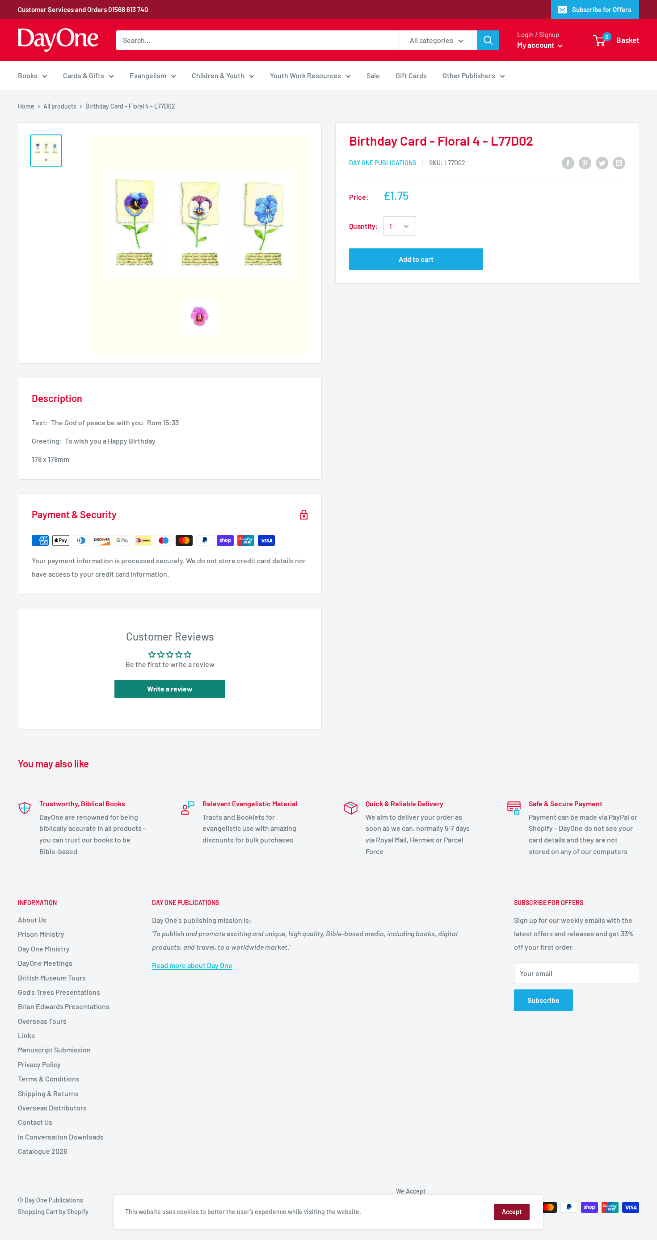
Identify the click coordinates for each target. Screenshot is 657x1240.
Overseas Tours (42, 1021)
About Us (32, 919)
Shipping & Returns (48, 1093)
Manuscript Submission (54, 1049)
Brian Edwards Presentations (64, 1006)
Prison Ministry (41, 934)
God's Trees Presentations (59, 992)
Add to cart (416, 259)
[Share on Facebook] (568, 162)
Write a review (170, 688)
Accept (512, 1211)
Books (28, 75)
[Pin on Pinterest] (585, 162)
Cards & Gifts (83, 75)
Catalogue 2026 (42, 1151)
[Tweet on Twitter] (602, 162)
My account (536, 44)
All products (59, 106)
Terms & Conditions (49, 1078)
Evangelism (148, 75)
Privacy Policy (39, 1064)
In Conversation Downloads (61, 1136)
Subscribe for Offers (601, 9)
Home (26, 106)
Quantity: (363, 226)
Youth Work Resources (305, 75)
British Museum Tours (52, 977)
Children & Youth (218, 75)
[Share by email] (619, 162)
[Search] (488, 40)
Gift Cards (411, 75)
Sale (373, 75)
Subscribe (543, 1000)
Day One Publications (382, 163)
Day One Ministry (44, 948)
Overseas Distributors (52, 1107)
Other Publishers (468, 75)
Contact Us (35, 1122)
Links (26, 1035)
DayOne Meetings (45, 963)
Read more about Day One (192, 965)
